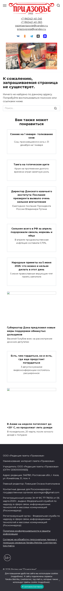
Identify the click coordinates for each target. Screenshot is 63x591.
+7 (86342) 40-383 (31, 22)
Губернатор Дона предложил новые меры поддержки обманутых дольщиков (31, 331)
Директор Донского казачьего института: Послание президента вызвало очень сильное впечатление (31, 196)
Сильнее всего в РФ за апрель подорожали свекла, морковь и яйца (31, 232)
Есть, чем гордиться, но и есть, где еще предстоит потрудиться (31, 359)
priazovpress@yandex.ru (31, 29)
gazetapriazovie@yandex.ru (31, 25)
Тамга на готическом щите (31, 164)
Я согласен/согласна (32, 586)
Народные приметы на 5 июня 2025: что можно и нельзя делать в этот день (31, 266)
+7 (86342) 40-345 (31, 18)
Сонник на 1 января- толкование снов (31, 136)
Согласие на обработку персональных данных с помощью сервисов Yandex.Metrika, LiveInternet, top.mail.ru (30, 542)
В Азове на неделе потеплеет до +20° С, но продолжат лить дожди (29, 426)
